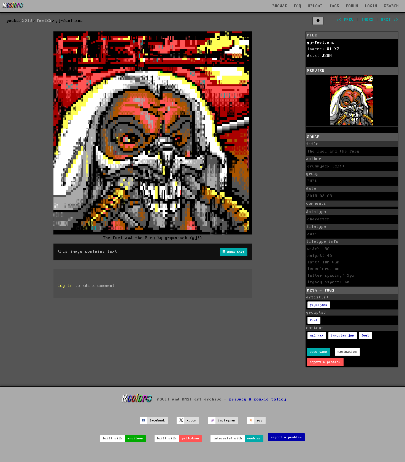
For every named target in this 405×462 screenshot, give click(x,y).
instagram (226, 420)
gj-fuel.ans (320, 42)
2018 (27, 20)
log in (65, 286)
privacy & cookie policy (257, 399)
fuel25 (44, 20)
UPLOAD (315, 6)
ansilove (135, 438)
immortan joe (342, 335)
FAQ (297, 6)
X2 (336, 49)
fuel (314, 320)
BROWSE (279, 6)
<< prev (345, 20)
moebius (254, 438)
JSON (327, 56)
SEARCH (391, 6)
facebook (157, 420)
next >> (389, 20)
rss (260, 420)
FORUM (352, 6)
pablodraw (190, 438)
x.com (191, 420)
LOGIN (371, 6)
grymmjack (318, 305)
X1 (329, 49)
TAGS (334, 6)
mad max (316, 335)
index (367, 20)
